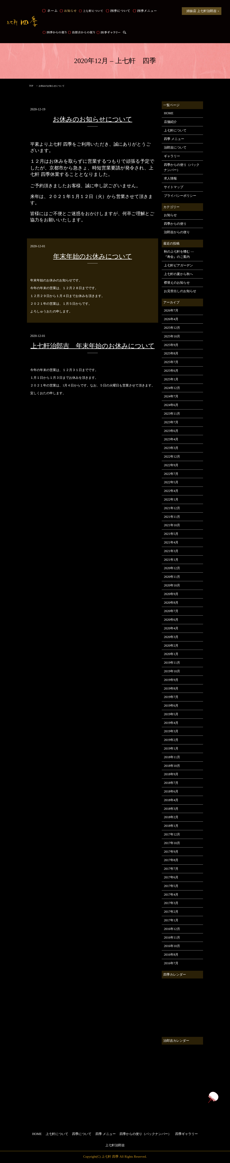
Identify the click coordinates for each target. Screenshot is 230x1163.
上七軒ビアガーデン (178, 265)
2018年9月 (171, 774)
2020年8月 (171, 602)
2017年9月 (171, 851)
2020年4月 (171, 628)
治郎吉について (175, 147)
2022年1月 (171, 499)
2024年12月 (172, 388)
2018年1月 (171, 826)
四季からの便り (54, 32)
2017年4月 (171, 894)
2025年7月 (171, 362)
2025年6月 (171, 370)
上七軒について (90, 11)
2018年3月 (171, 808)
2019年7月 (171, 697)
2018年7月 (171, 783)
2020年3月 (171, 637)
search (124, 32)
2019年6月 (171, 705)
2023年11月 (172, 413)
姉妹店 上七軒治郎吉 (202, 11)
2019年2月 (171, 740)
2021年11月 (172, 517)
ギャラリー (172, 156)
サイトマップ (173, 187)
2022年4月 (171, 491)
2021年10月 (172, 525)
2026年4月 (171, 319)
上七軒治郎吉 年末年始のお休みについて (93, 345)
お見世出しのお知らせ (180, 291)
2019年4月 (171, 723)
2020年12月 (172, 568)
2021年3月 (171, 551)
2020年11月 (172, 577)
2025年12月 (172, 328)
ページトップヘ (213, 1097)
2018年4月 (171, 800)
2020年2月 (171, 645)
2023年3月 (171, 448)
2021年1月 (171, 559)
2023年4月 (171, 439)
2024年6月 (171, 405)
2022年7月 (171, 474)
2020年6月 (171, 619)
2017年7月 (171, 868)
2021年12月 (172, 508)
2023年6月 (171, 431)
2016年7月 (171, 963)
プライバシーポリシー (180, 195)
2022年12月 (172, 456)
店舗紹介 (170, 122)
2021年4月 (171, 542)
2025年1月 (171, 379)
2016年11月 (172, 937)
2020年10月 (172, 585)
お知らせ (67, 11)
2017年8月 (171, 860)
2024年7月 (171, 396)
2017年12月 (172, 834)
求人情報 (170, 178)
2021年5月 (171, 534)
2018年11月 (172, 757)
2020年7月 (171, 611)
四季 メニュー (144, 11)
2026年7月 (171, 310)
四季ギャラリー (108, 32)
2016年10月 (172, 946)
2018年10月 (172, 766)
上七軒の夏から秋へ (178, 274)
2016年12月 (172, 929)
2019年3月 (171, 731)
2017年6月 (171, 877)
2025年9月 (171, 345)
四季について (117, 11)
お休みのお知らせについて (92, 119)
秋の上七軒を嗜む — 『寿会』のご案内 (179, 254)
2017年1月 (171, 920)
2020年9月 (171, 594)
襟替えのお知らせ (177, 282)
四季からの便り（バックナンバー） (181, 167)
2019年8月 (171, 688)
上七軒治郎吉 (115, 1145)
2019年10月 (172, 671)
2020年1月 (171, 654)
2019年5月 (171, 714)
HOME (49, 11)
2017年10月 (172, 843)
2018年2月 (171, 817)
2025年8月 (171, 353)
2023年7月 (171, 422)
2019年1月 (171, 748)
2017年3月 (171, 903)
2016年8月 (171, 954)
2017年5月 (171, 886)
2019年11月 (172, 662)
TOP (31, 86)
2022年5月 (171, 482)
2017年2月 (171, 911)
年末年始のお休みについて (92, 256)
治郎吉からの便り (81, 32)
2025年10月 (172, 336)
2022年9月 (171, 465)
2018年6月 (171, 791)
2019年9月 (171, 680)
